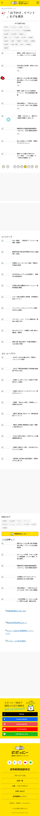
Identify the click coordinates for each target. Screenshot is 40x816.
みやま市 (7, 30)
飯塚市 (6, 48)
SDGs (6, 27)
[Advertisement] (20, 187)
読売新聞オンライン (20, 796)
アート (20, 524)
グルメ (20, 521)
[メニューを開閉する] (38, 3)
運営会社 (12, 803)
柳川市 (6, 41)
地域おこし (23, 34)
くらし (27, 27)
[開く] (2, 3)
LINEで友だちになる (21, 734)
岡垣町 (31, 37)
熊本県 (19, 41)
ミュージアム (16, 30)
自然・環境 (15, 44)
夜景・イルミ (8, 37)
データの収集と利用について (20, 808)
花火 (22, 44)
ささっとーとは (20, 775)
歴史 (13, 41)
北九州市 (14, 34)
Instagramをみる (21, 724)
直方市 (26, 41)
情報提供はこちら (20, 534)
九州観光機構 (26, 30)
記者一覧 (20, 780)
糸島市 (6, 44)
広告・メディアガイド (20, 786)
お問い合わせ (20, 791)
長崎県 (28, 44)
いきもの (13, 27)
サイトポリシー (26, 803)
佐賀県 (6, 34)
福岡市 (33, 41)
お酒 (21, 27)
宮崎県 (5, 528)
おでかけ (5, 524)
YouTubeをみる (22, 729)
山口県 (24, 37)
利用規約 (18, 803)
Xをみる (21, 714)
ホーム (3, 8)
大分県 (17, 37)
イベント (27, 521)
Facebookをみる (21, 719)
